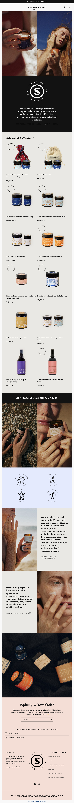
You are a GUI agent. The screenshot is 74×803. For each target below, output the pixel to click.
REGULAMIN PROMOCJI (42, 795)
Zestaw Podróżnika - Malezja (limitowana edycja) (17, 176)
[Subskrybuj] (51, 719)
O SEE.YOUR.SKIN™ (54, 757)
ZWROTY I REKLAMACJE (56, 777)
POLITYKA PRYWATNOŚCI (28, 795)
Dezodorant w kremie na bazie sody (19, 217)
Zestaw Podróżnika (44, 175)
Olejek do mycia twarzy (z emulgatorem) (16, 381)
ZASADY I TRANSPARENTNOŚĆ (18, 613)
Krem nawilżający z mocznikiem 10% (51, 217)
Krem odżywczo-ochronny (16, 256)
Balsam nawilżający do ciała (16, 338)
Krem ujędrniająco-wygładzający (49, 256)
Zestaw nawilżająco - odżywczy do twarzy (50, 339)
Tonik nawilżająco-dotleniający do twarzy (50, 381)
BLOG (50, 761)
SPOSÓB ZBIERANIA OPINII (56, 795)
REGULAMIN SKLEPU (16, 795)
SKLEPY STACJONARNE (56, 765)
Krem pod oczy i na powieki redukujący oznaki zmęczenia (21, 297)
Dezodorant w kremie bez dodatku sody (52, 296)
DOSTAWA (51, 769)
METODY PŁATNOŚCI (55, 773)
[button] (37, 733)
